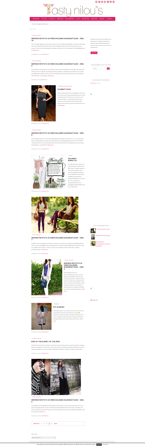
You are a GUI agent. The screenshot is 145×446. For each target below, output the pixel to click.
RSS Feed (113, 2)
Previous (36, 423)
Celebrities (60, 86)
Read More (105, 444)
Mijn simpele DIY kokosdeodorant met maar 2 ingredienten (103, 244)
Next (55, 423)
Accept (99, 444)
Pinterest (102, 2)
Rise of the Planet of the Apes (45, 341)
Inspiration (38, 35)
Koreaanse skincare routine (103, 229)
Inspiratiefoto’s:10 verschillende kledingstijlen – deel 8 (57, 134)
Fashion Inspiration (68, 86)
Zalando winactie (72, 159)
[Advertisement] (97, 130)
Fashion (34, 35)
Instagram (105, 2)
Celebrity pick (64, 89)
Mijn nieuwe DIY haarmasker (103, 235)
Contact (109, 18)
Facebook (99, 2)
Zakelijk (102, 18)
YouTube (111, 2)
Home (33, 24)
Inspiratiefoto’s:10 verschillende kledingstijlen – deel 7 (57, 239)
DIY (54, 303)
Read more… (36, 50)
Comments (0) (45, 54)
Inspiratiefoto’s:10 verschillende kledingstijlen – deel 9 (57, 65)
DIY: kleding (58, 307)
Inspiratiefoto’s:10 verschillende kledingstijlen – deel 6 (74, 266)
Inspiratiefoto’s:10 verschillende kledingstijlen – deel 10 (57, 39)
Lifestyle (39, 338)
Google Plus (108, 2)
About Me (94, 52)
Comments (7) (44, 415)
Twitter (96, 2)
